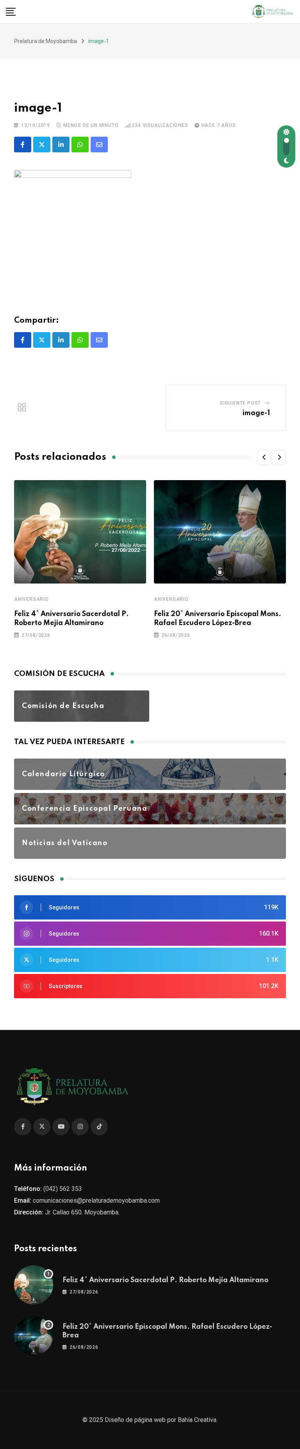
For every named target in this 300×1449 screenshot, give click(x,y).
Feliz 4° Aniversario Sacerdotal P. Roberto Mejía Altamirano (165, 1280)
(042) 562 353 (62, 1188)
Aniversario (31, 599)
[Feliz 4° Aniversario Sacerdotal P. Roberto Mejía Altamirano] (33, 1284)
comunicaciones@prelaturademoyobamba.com (96, 1200)
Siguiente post (240, 403)
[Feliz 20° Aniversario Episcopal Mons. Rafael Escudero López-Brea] (33, 1335)
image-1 (256, 413)
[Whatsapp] (80, 144)
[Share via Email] (99, 144)
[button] (264, 457)
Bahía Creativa (197, 1420)
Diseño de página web (135, 1420)
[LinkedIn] (61, 144)
